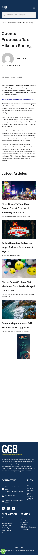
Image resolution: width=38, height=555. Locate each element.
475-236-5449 (10, 496)
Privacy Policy (19, 547)
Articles (4, 23)
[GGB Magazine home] (4, 8)
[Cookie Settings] (3, 551)
